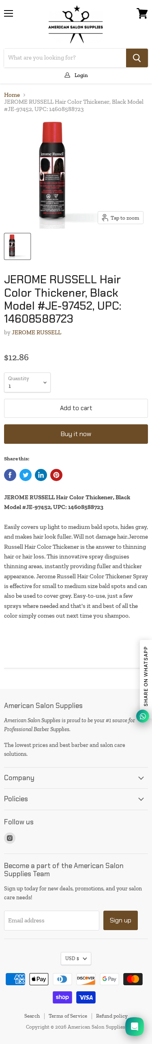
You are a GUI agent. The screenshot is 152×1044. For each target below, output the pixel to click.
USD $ (72, 958)
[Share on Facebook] (10, 475)
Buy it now (76, 434)
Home (12, 95)
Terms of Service (68, 1016)
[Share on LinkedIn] (41, 475)
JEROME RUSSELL (36, 332)
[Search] (137, 58)
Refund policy (112, 1016)
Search (32, 1016)
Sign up (120, 920)
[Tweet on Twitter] (25, 475)
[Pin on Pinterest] (56, 475)
